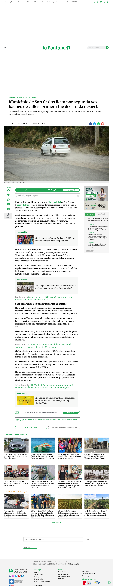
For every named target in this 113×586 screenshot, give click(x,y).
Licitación (47, 419)
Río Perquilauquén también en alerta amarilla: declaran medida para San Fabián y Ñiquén (96, 483)
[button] (90, 123)
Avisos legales (9, 2)
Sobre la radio (62, 572)
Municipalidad (54, 202)
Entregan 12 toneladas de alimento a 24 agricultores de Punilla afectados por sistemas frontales (15, 514)
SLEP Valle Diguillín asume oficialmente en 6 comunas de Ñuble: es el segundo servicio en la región (44, 386)
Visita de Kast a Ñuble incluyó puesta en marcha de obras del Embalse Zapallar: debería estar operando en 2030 (42, 514)
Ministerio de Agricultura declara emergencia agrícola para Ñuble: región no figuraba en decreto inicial (70, 514)
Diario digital (38, 570)
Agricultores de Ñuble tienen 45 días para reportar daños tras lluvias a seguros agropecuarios (95, 513)
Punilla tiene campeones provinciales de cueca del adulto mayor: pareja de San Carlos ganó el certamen (97, 237)
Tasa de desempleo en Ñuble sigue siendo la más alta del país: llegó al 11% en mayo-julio (98, 220)
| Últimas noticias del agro (15, 491)
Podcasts (63, 2)
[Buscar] (107, 47)
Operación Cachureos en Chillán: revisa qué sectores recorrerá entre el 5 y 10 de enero (43, 345)
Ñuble (74, 419)
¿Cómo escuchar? (63, 574)
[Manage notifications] (109, 582)
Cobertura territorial (88, 573)
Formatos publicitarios (89, 576)
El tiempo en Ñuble (32, 2)
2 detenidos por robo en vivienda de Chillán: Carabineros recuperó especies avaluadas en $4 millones (43, 484)
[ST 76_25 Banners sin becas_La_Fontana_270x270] (96, 210)
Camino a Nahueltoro (36, 419)
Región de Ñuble (23, 205)
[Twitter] (101, 2)
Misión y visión (38, 577)
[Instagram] (98, 2)
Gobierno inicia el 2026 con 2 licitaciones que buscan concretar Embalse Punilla (43, 298)
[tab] (90, 214)
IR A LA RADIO (102, 93)
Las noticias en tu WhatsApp (46, 2)
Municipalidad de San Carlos (62, 419)
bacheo (25, 419)
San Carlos (19, 421)
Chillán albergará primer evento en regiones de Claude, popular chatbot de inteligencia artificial (98, 228)
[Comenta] (8, 214)
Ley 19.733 (37, 572)
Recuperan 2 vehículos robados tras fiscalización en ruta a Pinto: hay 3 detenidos (16, 456)
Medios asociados (64, 576)
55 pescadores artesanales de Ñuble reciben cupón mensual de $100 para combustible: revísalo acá (43, 457)
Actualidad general (46, 93)
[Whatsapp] (104, 2)
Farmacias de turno (20, 2)
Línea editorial (38, 579)
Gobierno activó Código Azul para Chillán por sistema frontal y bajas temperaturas (69, 456)
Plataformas (86, 571)
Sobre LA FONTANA (72, 2)
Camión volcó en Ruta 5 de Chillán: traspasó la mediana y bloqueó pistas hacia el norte (95, 456)
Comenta (8, 217)
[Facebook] (94, 2)
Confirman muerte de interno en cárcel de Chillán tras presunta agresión (97, 245)
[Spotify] (108, 2)
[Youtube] (19, 576)
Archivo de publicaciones (42, 581)
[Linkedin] (22, 576)
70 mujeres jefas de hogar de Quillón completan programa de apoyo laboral (16, 483)
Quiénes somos (38, 574)
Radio (57, 2)
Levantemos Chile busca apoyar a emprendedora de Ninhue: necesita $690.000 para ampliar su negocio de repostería (69, 484)
